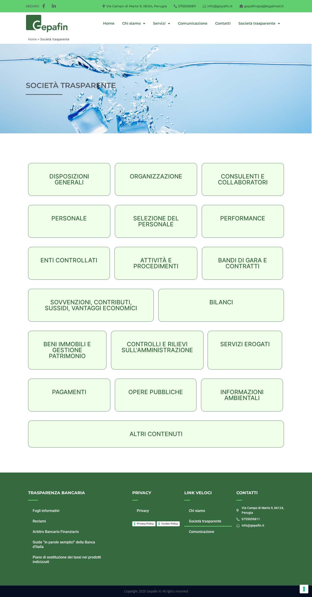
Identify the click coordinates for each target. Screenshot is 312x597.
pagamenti (69, 391)
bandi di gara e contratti (242, 263)
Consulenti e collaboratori (243, 179)
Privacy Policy (145, 523)
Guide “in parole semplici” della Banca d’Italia (64, 544)
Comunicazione (192, 23)
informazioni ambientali (242, 394)
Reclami (39, 521)
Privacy (141, 492)
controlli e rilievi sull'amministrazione (157, 347)
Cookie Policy (169, 523)
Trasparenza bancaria (56, 492)
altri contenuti (156, 433)
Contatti (223, 23)
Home (108, 23)
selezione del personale (156, 221)
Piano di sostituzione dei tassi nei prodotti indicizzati (67, 559)
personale (69, 218)
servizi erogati (245, 344)
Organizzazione (156, 176)
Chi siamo (131, 23)
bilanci (221, 302)
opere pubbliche (155, 391)
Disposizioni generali (69, 179)
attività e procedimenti (155, 263)
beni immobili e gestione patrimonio (67, 350)
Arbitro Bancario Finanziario (56, 532)
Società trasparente (256, 23)
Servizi (159, 23)
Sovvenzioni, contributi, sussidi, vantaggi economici (91, 305)
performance (242, 218)
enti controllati (68, 260)
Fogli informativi (46, 511)
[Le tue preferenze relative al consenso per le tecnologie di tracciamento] (304, 589)
